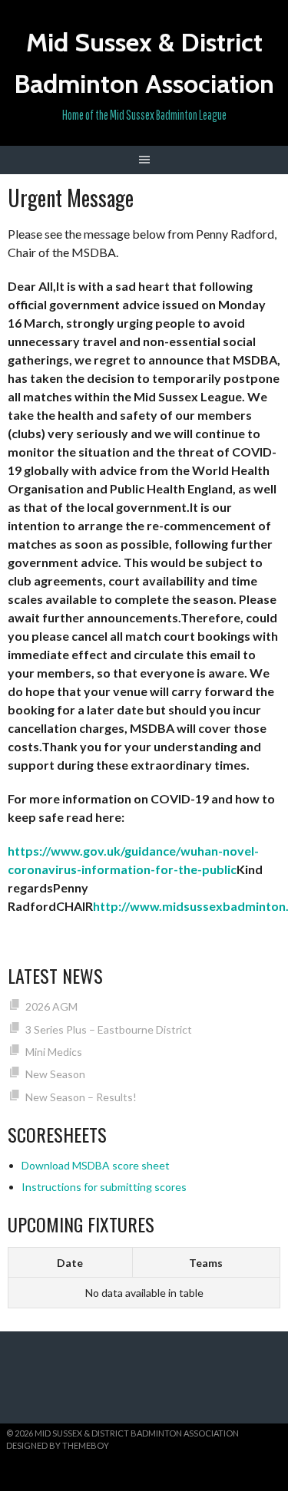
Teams (206, 1262)
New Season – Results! (81, 1096)
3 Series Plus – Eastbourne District (108, 1029)
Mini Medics (53, 1051)
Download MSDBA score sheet (96, 1165)
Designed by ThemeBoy (57, 1445)
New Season (55, 1073)
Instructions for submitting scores (104, 1186)
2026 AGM (51, 1006)
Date (70, 1262)
